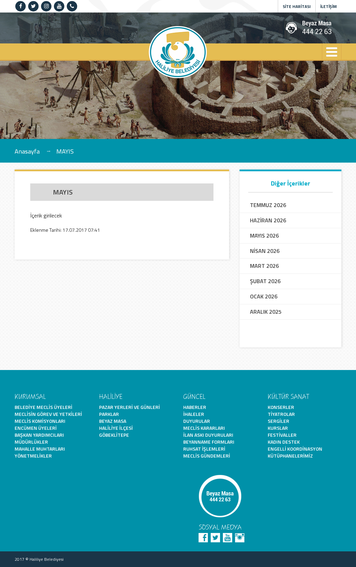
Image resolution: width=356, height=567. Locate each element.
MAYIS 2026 (264, 236)
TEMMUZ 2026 (268, 205)
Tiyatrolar (281, 414)
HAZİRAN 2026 (268, 220)
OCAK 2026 (263, 297)
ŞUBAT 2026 (265, 281)
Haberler (194, 407)
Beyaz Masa (112, 421)
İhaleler (193, 414)
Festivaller (282, 434)
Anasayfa (27, 151)
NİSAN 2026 (265, 251)
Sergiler (278, 421)
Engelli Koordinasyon (295, 448)
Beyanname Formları (208, 441)
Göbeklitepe (114, 434)
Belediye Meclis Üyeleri (43, 407)
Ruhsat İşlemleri (204, 448)
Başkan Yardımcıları (39, 434)
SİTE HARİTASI (297, 6)
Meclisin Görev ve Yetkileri (48, 414)
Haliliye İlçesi (116, 428)
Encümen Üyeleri (36, 428)
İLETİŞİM (328, 6)
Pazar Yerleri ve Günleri (129, 407)
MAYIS (65, 151)
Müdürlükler (31, 441)
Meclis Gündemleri (206, 455)
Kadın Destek (284, 441)
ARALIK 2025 (266, 312)
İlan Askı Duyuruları (208, 434)
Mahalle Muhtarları (40, 448)
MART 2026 (264, 266)
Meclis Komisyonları (40, 421)
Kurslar (278, 428)
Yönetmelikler (33, 455)
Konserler (281, 407)
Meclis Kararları (204, 428)
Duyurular (196, 421)
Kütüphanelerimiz (290, 455)
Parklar (109, 414)
